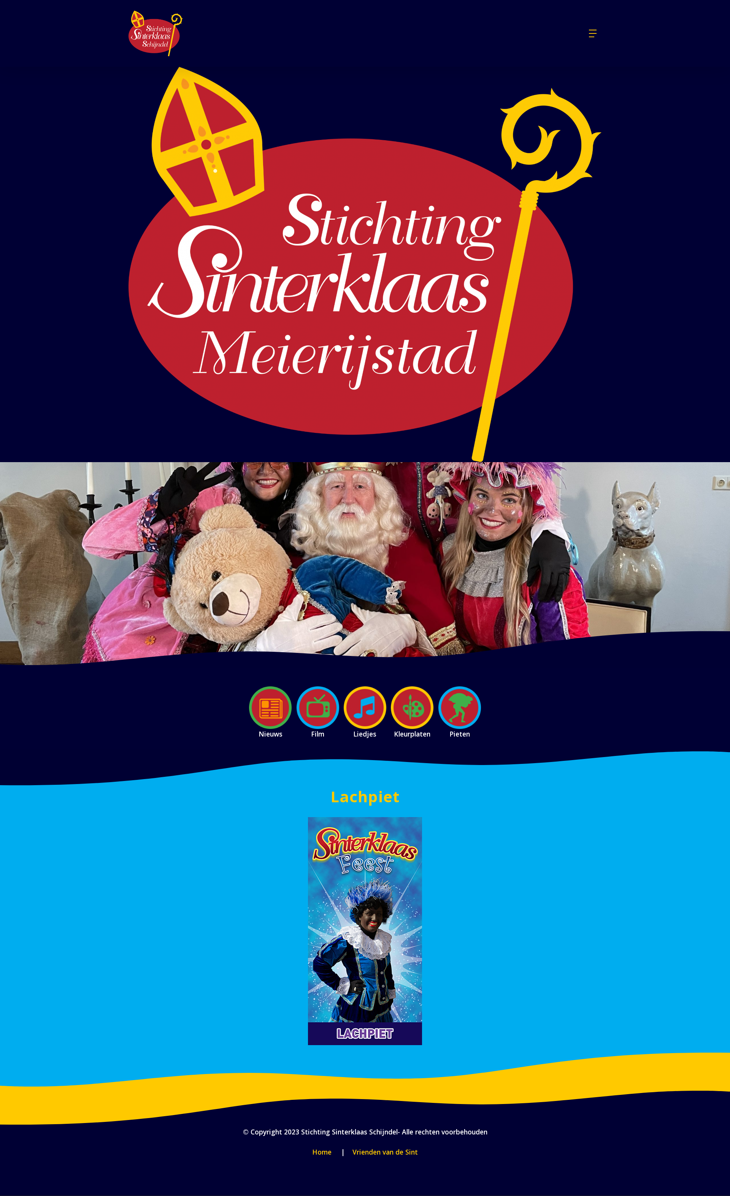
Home (322, 1151)
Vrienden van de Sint (384, 1151)
